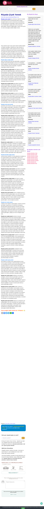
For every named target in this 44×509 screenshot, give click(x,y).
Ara (34, 8)
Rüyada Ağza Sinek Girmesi (34, 24)
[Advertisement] (13, 37)
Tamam (23, 508)
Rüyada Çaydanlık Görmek (34, 145)
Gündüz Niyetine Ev (31, 162)
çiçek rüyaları (7, 423)
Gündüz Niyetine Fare (32, 163)
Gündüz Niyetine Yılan (32, 153)
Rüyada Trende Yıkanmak (33, 133)
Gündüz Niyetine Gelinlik (32, 160)
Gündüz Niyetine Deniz (32, 157)
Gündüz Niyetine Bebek (32, 159)
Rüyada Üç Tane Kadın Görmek (35, 108)
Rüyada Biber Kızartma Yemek (34, 96)
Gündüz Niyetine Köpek (32, 156)
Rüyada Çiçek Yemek (11, 15)
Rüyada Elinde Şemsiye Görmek (33, 122)
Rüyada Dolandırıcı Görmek (34, 46)
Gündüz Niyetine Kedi (32, 154)
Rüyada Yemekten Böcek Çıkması (33, 69)
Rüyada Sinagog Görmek (33, 58)
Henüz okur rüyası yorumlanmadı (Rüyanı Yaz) (10, 17)
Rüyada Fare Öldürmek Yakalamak (33, 84)
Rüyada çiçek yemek (6, 19)
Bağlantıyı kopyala (13, 494)
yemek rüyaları (12, 423)
